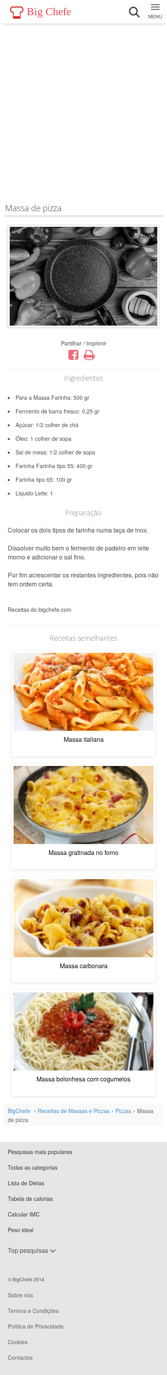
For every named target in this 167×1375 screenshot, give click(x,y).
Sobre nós (20, 1295)
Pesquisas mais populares (40, 1152)
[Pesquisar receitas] (134, 12)
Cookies (18, 1342)
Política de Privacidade (36, 1326)
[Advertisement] (83, 111)
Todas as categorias (32, 1167)
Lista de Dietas (26, 1183)
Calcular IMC (24, 1214)
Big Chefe (49, 11)
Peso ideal (20, 1230)
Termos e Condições (33, 1310)
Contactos (20, 1357)
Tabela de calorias (30, 1198)
